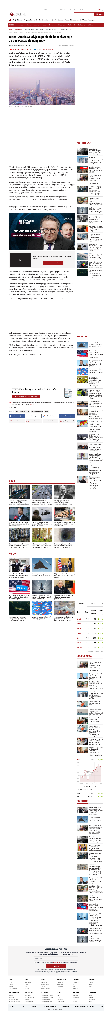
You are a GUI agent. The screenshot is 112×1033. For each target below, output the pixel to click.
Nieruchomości (61, 980)
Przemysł (36, 25)
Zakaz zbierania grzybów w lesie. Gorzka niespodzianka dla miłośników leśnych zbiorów (41, 545)
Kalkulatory (44, 992)
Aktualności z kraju (14, 999)
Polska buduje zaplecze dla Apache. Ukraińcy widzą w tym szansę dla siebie (42, 524)
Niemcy (11, 986)
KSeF (26, 986)
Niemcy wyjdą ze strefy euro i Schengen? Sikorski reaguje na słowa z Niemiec (19, 524)
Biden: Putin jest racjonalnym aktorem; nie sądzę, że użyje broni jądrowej (52, 257)
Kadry (58, 997)
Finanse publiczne (29, 997)
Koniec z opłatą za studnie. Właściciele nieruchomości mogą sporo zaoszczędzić (63, 545)
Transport (76, 980)
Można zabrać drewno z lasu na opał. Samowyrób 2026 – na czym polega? (64, 524)
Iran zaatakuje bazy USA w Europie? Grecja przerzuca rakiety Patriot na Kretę (17, 618)
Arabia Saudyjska (37, 411)
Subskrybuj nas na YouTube (22, 49)
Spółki (90, 984)
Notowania (92, 980)
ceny (46, 411)
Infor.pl (59, 992)
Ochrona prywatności (49, 1006)
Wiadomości (76, 995)
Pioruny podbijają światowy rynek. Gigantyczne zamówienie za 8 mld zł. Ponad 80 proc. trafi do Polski (19, 502)
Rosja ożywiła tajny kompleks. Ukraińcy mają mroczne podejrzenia (64, 597)
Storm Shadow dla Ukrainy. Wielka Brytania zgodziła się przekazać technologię (18, 575)
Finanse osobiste (28, 29)
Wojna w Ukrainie (51, 29)
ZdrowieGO (92, 992)
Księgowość (60, 999)
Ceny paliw (39, 29)
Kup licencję (33, 404)
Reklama (33, 1006)
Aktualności (21, 25)
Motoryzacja (61, 25)
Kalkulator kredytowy (46, 1001)
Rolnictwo (90, 25)
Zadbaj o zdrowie (65, 29)
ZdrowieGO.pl (73, 10)
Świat (10, 980)
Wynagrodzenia (45, 984)
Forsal (10, 32)
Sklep (101, 10)
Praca (43, 980)
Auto (74, 999)
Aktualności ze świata (14, 1001)
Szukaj (100, 14)
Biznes (11, 25)
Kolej (74, 986)
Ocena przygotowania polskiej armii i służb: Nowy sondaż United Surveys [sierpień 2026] (19, 545)
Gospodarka (29, 992)
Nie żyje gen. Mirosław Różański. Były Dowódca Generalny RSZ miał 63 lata (63, 502)
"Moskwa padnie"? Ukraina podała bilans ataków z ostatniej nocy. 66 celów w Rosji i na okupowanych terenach (63, 618)
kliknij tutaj (63, 972)
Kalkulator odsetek (46, 999)
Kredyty (27, 999)
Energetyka (52, 25)
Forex (90, 986)
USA (16, 411)
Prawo (58, 995)
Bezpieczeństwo (14, 992)
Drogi (74, 984)
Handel (44, 25)
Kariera (43, 986)
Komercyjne (60, 986)
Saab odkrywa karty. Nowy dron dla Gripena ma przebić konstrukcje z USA (41, 597)
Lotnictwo (75, 988)
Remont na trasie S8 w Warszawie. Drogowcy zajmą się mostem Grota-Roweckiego (42, 502)
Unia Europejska (13, 988)
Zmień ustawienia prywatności (84, 1006)
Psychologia (92, 999)
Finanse (27, 988)
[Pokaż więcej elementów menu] (102, 20)
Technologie (71, 25)
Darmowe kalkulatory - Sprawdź (26, 396)
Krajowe (11, 995)
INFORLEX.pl (63, 10)
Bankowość (81, 25)
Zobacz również (53, 263)
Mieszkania (60, 984)
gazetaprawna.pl (92, 10)
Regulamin (65, 1006)
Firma (29, 25)
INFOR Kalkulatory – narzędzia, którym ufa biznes (34, 391)
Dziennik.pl (76, 992)
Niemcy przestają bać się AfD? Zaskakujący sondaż (41, 618)
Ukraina (11, 984)
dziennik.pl (54, 10)
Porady (90, 1001)
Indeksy (91, 982)
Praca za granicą (45, 988)
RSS (102, 1006)
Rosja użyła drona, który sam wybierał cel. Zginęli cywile (41, 574)
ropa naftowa (24, 411)
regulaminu (56, 962)
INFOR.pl (46, 10)
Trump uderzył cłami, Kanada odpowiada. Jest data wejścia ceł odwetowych (19, 597)
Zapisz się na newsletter (45, 49)
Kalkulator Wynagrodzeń (47, 997)
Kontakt (11, 1006)
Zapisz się (56, 966)
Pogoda (75, 1001)
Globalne (11, 997)
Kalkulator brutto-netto (47, 995)
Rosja (10, 982)
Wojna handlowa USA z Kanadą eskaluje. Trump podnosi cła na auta (64, 575)
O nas (22, 1006)
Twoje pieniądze (29, 1001)
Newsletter (82, 10)
